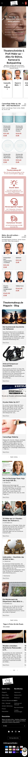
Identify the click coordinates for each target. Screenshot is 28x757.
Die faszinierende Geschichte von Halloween (13, 328)
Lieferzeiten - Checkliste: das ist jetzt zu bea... (13, 558)
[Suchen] (23, 3)
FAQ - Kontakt (6, 703)
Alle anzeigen (24, 104)
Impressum (17, 692)
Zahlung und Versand (18, 703)
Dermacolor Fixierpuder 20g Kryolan (7, 155)
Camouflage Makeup (7, 85)
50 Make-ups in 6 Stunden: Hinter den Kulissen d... (12, 519)
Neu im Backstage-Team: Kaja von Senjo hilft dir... (13, 479)
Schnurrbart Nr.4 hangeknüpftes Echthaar (8, 260)
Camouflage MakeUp (10, 437)
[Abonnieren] (24, 726)
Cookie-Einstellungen (18, 710)
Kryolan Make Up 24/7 (11, 402)
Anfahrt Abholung (7, 706)
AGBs (16, 700)
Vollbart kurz (20, 286)
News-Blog (5, 695)
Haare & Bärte (18, 84)
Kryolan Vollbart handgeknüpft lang (8, 288)
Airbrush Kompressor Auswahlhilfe (10, 365)
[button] (2, 3)
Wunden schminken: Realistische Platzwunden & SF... (12, 648)
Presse (4, 708)
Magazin (4, 692)
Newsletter (5, 711)
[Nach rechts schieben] (19, 457)
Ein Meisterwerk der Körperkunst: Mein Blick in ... (13, 600)
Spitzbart (18, 257)
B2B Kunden (5, 697)
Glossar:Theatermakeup (8, 700)
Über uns (21, 173)
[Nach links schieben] (8, 457)
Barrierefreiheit (18, 707)
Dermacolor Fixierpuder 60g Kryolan (19, 155)
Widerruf (17, 697)
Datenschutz (18, 695)
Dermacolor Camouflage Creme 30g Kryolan (7, 128)
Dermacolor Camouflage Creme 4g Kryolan (19, 128)
